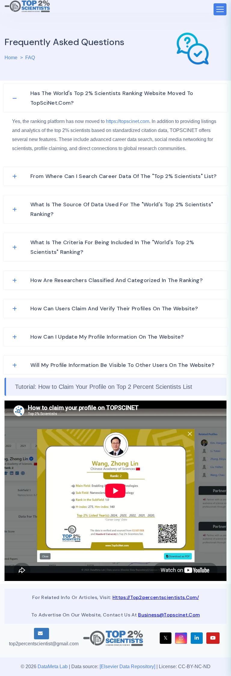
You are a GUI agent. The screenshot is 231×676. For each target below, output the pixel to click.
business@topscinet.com (169, 615)
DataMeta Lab (53, 666)
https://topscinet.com (127, 121)
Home (11, 57)
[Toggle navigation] (220, 9)
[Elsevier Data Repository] (128, 666)
